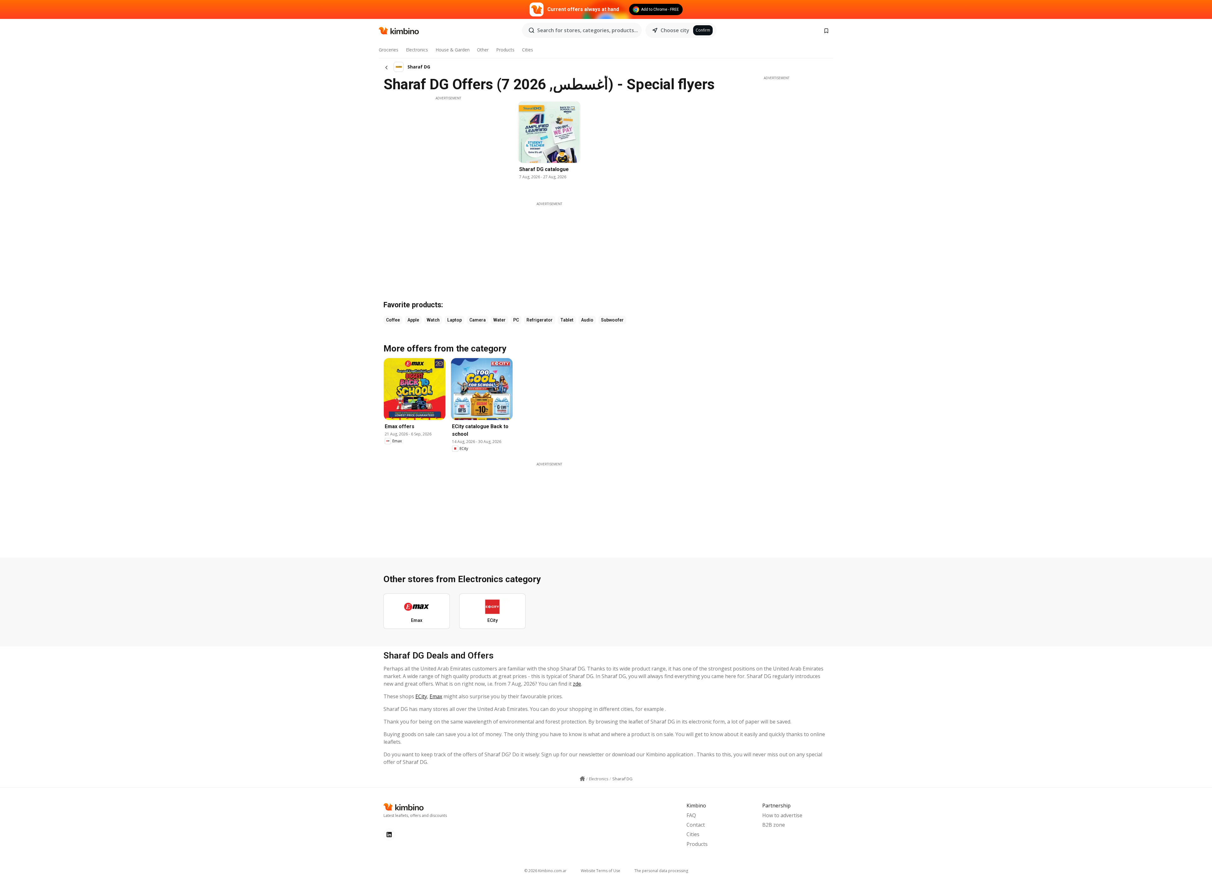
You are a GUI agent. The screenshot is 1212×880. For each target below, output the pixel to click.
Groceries (388, 50)
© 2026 (545, 870)
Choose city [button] (675, 30)
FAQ (691, 815)
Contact (695, 824)
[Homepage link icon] (582, 778)
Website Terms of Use (600, 870)
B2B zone (773, 824)
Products (505, 50)
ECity (421, 696)
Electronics (417, 50)
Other (483, 50)
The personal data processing (661, 870)
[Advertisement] (448, 145)
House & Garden (453, 50)
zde (577, 683)
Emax (436, 696)
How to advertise (782, 815)
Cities (527, 50)
